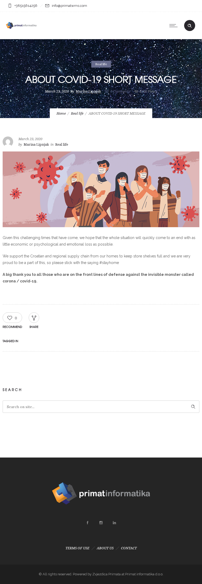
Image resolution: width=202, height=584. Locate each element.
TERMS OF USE (77, 548)
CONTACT (129, 548)
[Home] (21, 32)
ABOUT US (105, 548)
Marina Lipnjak (88, 91)
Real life (77, 113)
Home (61, 113)
